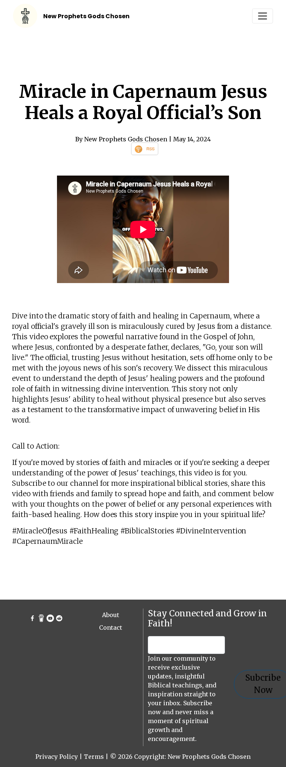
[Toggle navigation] (262, 16)
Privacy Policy (56, 756)
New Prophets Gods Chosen (86, 16)
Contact (110, 627)
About (110, 615)
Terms (94, 756)
